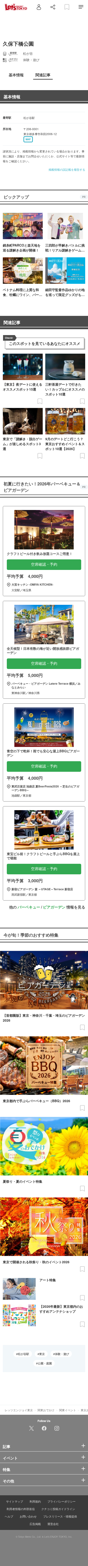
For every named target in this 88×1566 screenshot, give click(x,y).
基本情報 (12, 97)
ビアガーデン (54, 907)
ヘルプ (9, 1516)
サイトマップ (14, 1501)
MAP (28, 139)
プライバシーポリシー (61, 1501)
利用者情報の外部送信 (21, 1509)
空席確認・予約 (44, 564)
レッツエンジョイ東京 (19, 1410)
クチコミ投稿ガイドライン (58, 1509)
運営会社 (53, 1524)
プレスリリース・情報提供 (60, 1516)
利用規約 (35, 1501)
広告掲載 (35, 1524)
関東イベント (67, 1410)
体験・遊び (62, 1354)
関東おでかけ (46, 1410)
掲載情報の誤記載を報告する (67, 169)
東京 (42, 1354)
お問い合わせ (28, 1516)
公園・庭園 (45, 1363)
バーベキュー (29, 907)
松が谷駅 (23, 1354)
